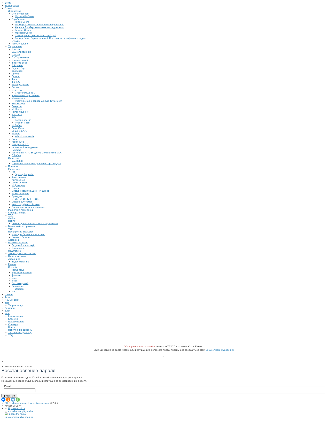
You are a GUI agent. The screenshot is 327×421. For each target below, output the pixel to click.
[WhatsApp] (18, 399)
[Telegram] (13, 399)
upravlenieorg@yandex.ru (220, 349)
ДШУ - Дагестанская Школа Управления (27, 403)
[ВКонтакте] (3, 399)
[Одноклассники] (8, 399)
